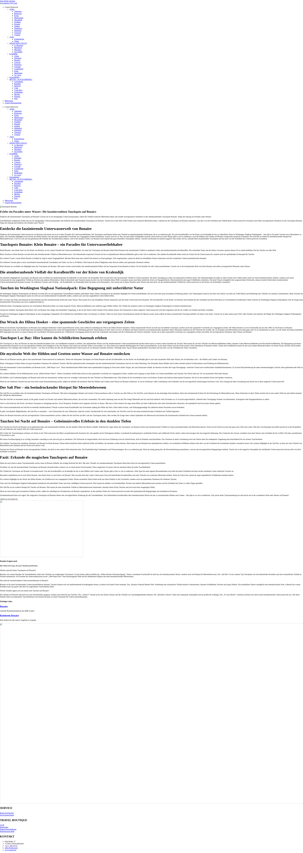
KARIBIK (13, 54)
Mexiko (17, 94)
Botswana (18, 14)
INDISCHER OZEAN (18, 43)
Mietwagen (9, 101)
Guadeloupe (18, 69)
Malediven (18, 48)
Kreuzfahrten (14, 77)
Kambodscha (19, 39)
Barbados (17, 58)
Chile (16, 88)
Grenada (17, 67)
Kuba (16, 71)
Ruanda (17, 24)
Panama (17, 97)
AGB (2, 825)
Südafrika (17, 31)
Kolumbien (18, 92)
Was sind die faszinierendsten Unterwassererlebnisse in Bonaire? (24, 581)
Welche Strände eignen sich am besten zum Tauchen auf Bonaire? (24, 591)
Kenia (16, 16)
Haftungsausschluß (7, 831)
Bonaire (17, 60)
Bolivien (17, 86)
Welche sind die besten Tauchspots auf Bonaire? (18, 570)
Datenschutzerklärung (8, 829)
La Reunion (18, 45)
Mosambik (18, 20)
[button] (151, 570)
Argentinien (18, 82)
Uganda (17, 35)
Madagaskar (18, 18)
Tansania (17, 33)
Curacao (17, 62)
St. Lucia (17, 75)
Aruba (16, 56)
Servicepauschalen (7, 815)
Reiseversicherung (7, 813)
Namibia (17, 22)
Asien (11, 37)
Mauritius (17, 50)
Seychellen (18, 52)
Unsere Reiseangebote (13, 103)
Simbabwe (18, 28)
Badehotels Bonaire (9, 615)
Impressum (4, 827)
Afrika (11, 9)
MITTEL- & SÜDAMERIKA (20, 79)
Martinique (18, 73)
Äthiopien (18, 11)
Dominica (18, 65)
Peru (16, 99)
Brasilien (17, 84)
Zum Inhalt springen (7, 1)
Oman (16, 41)
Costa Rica (18, 90)
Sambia (17, 26)
